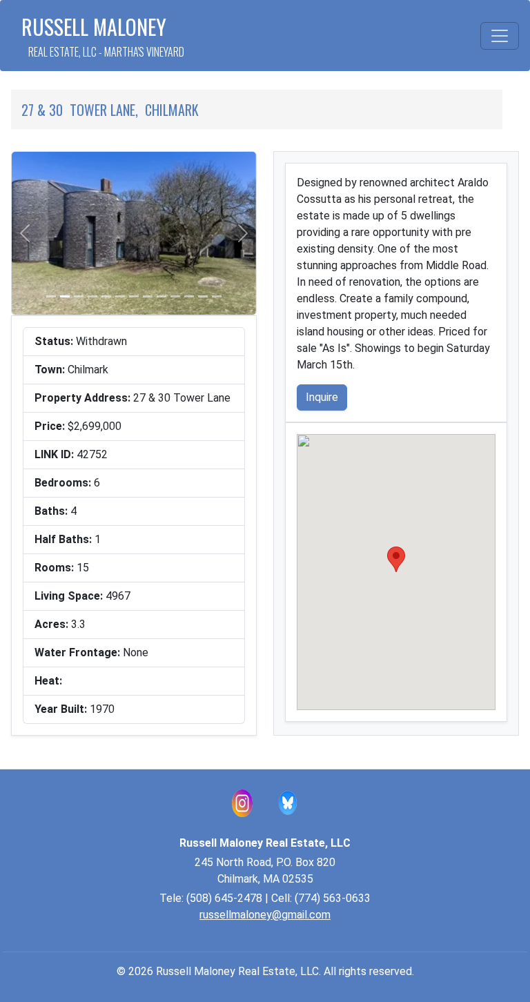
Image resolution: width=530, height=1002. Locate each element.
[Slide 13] (217, 296)
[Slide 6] (120, 296)
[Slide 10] (175, 296)
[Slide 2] (65, 296)
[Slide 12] (203, 296)
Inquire (322, 397)
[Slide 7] (134, 296)
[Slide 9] (161, 296)
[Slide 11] (189, 296)
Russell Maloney (102, 35)
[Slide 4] (92, 296)
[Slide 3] (79, 296)
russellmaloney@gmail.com (265, 914)
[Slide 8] (148, 296)
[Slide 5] (106, 296)
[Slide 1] (51, 296)
